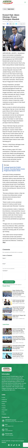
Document (4, 409)
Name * (4, 258)
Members (4, 401)
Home (5, 9)
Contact (4, 414)
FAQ (3, 412)
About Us (4, 399)
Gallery (4, 407)
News (3, 403)
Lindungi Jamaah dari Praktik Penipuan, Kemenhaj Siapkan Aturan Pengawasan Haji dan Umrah (14, 168)
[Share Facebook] (7, 24)
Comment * (5, 270)
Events (4, 405)
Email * (4, 263)
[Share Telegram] (16, 24)
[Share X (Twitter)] (10, 24)
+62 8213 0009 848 (9, 435)
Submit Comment (9, 281)
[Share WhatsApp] (13, 24)
